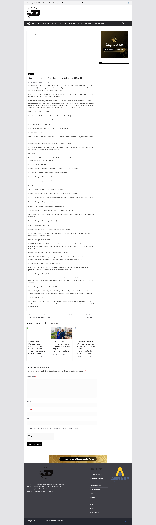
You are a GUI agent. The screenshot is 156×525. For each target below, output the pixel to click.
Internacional (100, 23)
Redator (47, 82)
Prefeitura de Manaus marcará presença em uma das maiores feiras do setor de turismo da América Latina (36, 347)
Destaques (36, 23)
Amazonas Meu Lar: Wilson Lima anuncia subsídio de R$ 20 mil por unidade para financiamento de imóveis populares (86, 347)
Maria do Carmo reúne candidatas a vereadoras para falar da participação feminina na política (62, 346)
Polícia (54, 23)
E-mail (29, 410)
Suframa (92, 497)
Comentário (31, 376)
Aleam (91, 501)
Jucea (91, 493)
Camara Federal (94, 482)
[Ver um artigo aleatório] (127, 23)
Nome (29, 401)
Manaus (31, 74)
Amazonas (45, 23)
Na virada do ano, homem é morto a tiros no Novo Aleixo (79, 316)
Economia (72, 23)
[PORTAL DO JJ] (29, 23)
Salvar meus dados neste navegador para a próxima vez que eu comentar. (54, 428)
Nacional (88, 23)
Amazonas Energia (95, 485)
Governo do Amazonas (97, 478)
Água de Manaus (95, 489)
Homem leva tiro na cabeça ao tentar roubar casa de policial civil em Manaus (44, 316)
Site (28, 419)
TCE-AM (92, 508)
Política (63, 23)
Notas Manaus (94, 512)
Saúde (80, 23)
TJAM (91, 505)
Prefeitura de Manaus (96, 474)
